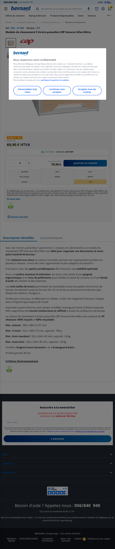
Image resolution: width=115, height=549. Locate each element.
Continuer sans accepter (57, 90)
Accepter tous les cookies (87, 90)
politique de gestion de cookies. (55, 80)
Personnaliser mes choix (27, 90)
